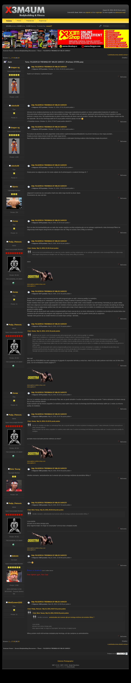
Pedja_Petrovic (15, 242)
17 (12, 58)
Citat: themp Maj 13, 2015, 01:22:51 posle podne (44, 421)
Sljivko (15, 187)
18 (14, 58)
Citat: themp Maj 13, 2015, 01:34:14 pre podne (43, 248)
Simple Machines (74, 665)
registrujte (99, 12)
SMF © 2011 (64, 665)
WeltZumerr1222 (15, 602)
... (10, 58)
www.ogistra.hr (31, 286)
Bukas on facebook (34, 570)
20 (18, 58)
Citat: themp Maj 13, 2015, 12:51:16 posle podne (44, 331)
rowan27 (49, 26)
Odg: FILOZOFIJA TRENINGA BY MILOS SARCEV (49, 67)
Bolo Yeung (15, 469)
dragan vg (15, 67)
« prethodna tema (112, 55)
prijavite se (89, 12)
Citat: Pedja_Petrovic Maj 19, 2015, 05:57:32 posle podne (47, 609)
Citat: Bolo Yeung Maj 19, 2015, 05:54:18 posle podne (45, 510)
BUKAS (15, 556)
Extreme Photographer (65, 661)
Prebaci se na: (111, 653)
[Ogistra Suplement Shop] (13, 283)
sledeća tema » (123, 55)
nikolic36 (15, 106)
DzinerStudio (71, 667)
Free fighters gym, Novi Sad (37, 575)
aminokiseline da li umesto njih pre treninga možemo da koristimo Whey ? (71, 617)
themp (15, 221)
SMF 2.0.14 (55, 665)
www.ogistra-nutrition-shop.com (36, 284)
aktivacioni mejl (120, 12)
